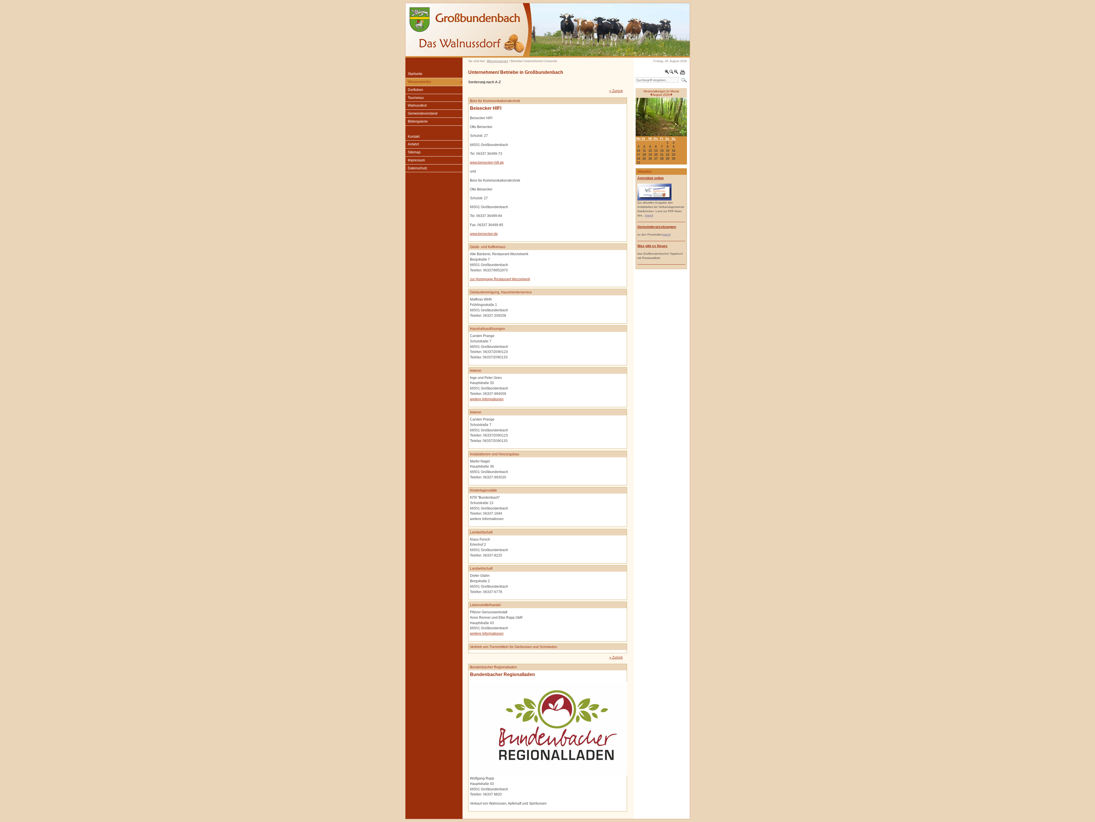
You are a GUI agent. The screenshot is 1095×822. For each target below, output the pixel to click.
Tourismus (416, 98)
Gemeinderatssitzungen (656, 227)
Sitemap (414, 152)
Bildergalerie (418, 121)
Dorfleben (415, 90)
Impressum (416, 160)
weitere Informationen (487, 399)
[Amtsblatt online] (654, 199)
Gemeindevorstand (422, 113)
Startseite (415, 74)
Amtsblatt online (650, 178)
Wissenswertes (497, 61)
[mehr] (649, 215)
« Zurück (616, 91)
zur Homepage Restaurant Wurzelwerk (500, 279)
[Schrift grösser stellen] (667, 73)
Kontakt (413, 137)
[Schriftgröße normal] (671, 73)
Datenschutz (417, 168)
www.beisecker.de (484, 234)
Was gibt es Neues (652, 246)
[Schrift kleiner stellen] (676, 73)
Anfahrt (413, 144)
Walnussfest (417, 105)
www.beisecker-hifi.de (487, 163)
